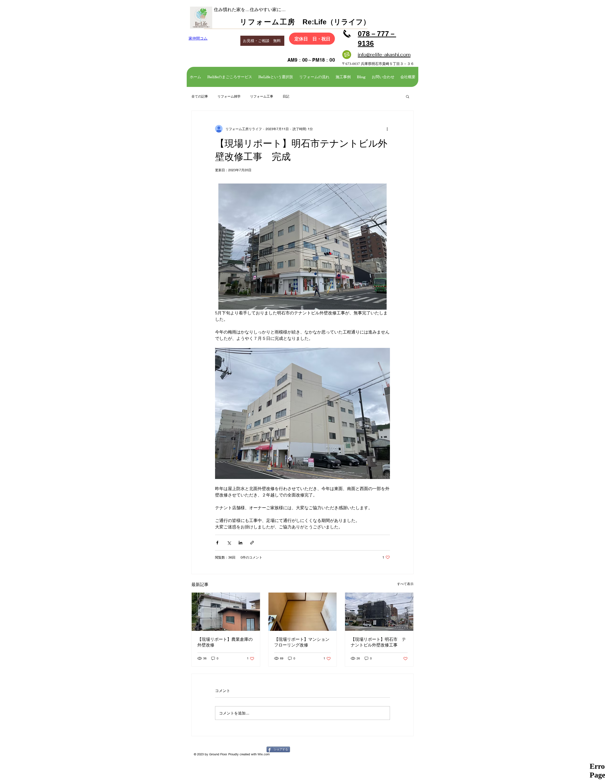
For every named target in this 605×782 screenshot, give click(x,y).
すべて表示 (405, 584)
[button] (407, 96)
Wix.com (264, 754)
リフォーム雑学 (229, 96)
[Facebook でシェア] (217, 542)
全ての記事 (199, 96)
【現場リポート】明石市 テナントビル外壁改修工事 (378, 642)
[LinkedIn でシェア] (240, 542)
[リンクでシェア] (252, 542)
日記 (286, 96)
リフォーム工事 (261, 96)
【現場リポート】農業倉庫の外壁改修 (225, 642)
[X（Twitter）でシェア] (229, 542)
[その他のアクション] (387, 129)
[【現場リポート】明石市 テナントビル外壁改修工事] (379, 612)
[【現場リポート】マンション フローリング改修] (302, 612)
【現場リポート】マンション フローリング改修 (302, 642)
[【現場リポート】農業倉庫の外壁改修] (226, 612)
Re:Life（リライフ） (332, 22)
